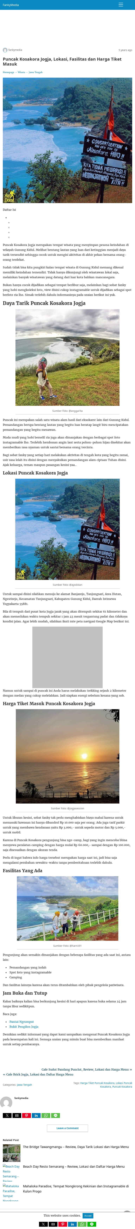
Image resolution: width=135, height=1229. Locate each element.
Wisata (21, 72)
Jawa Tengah (36, 72)
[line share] (55, 1117)
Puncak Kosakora (122, 1086)
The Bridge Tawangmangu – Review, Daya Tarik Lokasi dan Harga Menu (76, 1147)
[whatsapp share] (46, 1117)
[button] (7, 1115)
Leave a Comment (68, 1128)
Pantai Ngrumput (21, 1021)
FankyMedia (11, 5)
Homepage (8, 72)
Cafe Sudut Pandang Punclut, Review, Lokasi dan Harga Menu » (87, 1069)
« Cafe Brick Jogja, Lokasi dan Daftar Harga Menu (38, 1074)
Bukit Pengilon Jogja (23, 1026)
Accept (88, 1215)
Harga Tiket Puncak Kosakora (97, 1083)
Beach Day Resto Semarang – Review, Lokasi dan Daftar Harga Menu (74, 1166)
